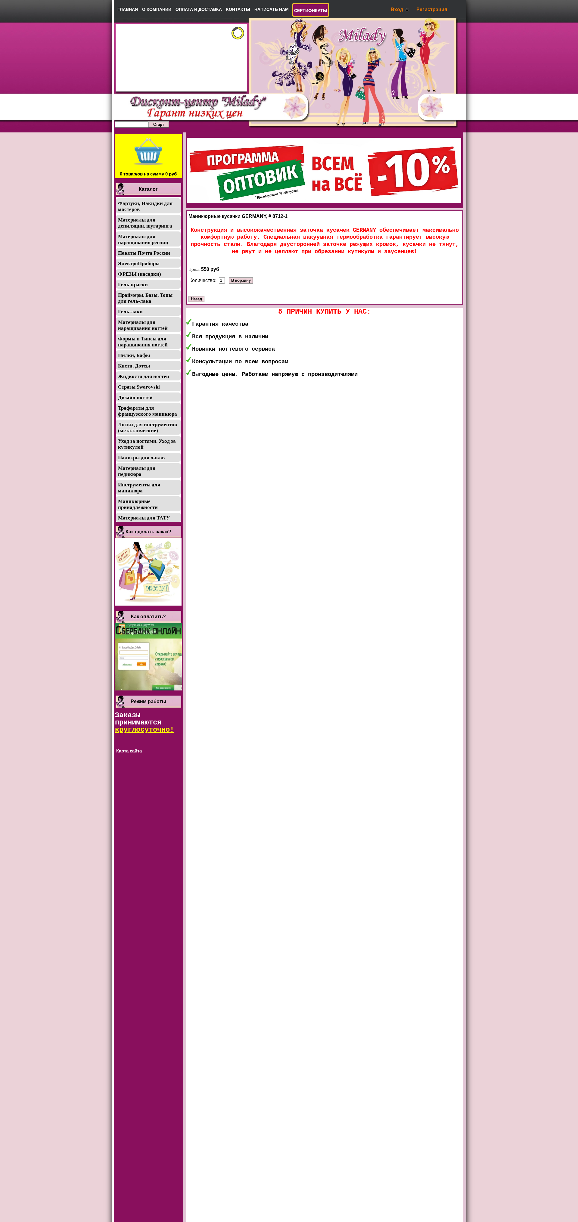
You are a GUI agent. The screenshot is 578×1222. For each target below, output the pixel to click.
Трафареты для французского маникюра (147, 411)
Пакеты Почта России (144, 253)
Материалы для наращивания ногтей (143, 325)
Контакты (238, 9)
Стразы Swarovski (139, 387)
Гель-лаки (130, 312)
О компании (156, 9)
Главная (127, 9)
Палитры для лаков (141, 458)
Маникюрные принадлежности (138, 504)
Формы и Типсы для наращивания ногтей (143, 342)
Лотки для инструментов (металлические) (147, 427)
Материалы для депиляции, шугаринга (145, 223)
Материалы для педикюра (136, 471)
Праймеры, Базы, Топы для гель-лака (145, 298)
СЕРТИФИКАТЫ (310, 10)
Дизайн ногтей (135, 397)
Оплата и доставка (199, 9)
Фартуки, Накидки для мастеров (145, 206)
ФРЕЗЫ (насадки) (139, 274)
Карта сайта (129, 750)
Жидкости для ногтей (143, 376)
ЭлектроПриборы (139, 263)
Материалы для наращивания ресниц (143, 239)
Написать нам (271, 9)
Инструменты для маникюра (139, 488)
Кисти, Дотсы (134, 366)
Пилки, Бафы (134, 355)
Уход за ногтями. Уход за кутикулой (147, 444)
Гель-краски (133, 284)
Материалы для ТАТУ (144, 518)
